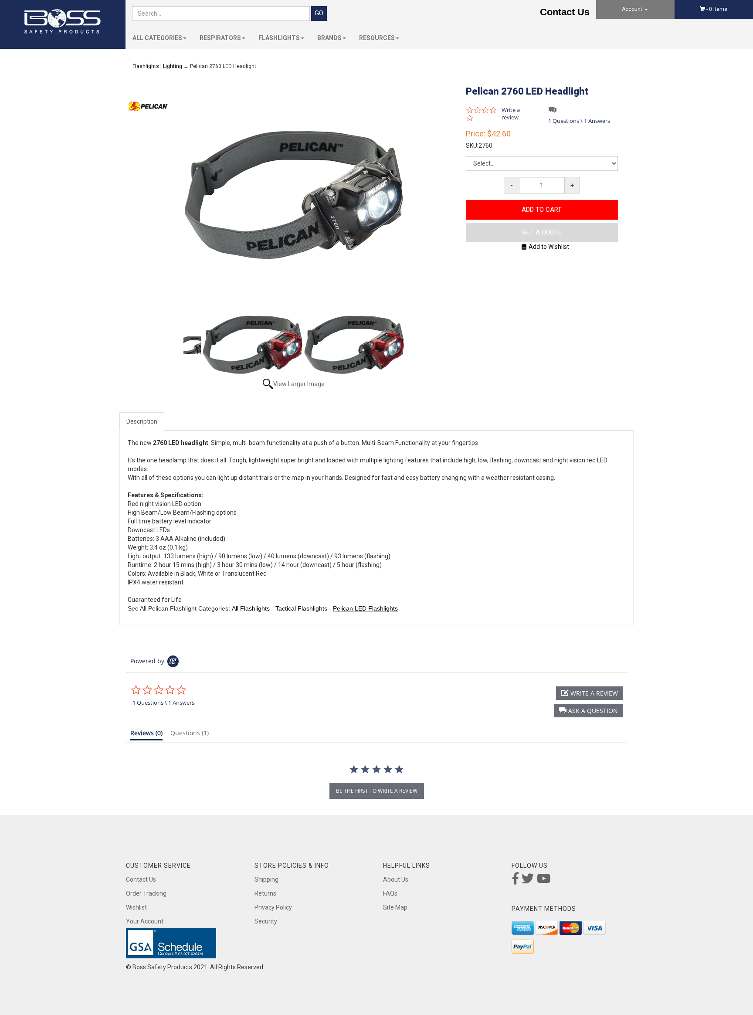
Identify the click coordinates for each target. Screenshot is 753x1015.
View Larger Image (299, 383)
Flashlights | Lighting (157, 66)
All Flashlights (251, 608)
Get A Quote (542, 232)
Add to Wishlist (549, 246)
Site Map (395, 907)
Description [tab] (141, 421)
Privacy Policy (273, 907)
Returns (265, 893)
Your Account (144, 921)
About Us (395, 879)
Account (633, 9)
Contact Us (565, 12)
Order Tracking (146, 893)
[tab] (146, 734)
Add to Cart (542, 210)
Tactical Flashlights (301, 608)
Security (265, 921)
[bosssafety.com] (63, 21)
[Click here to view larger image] (294, 195)
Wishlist (136, 907)
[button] (588, 710)
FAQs (390, 893)
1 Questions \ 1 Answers (579, 121)
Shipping (266, 879)
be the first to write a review (376, 790)
